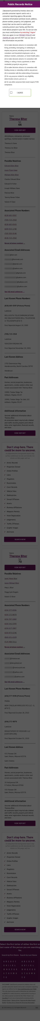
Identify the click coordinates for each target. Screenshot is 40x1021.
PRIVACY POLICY (25, 35)
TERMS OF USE (8, 38)
